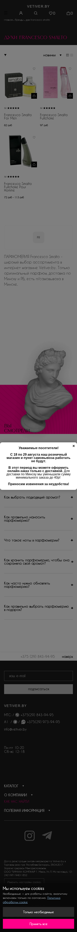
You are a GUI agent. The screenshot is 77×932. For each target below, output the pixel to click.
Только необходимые (38, 912)
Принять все (38, 924)
